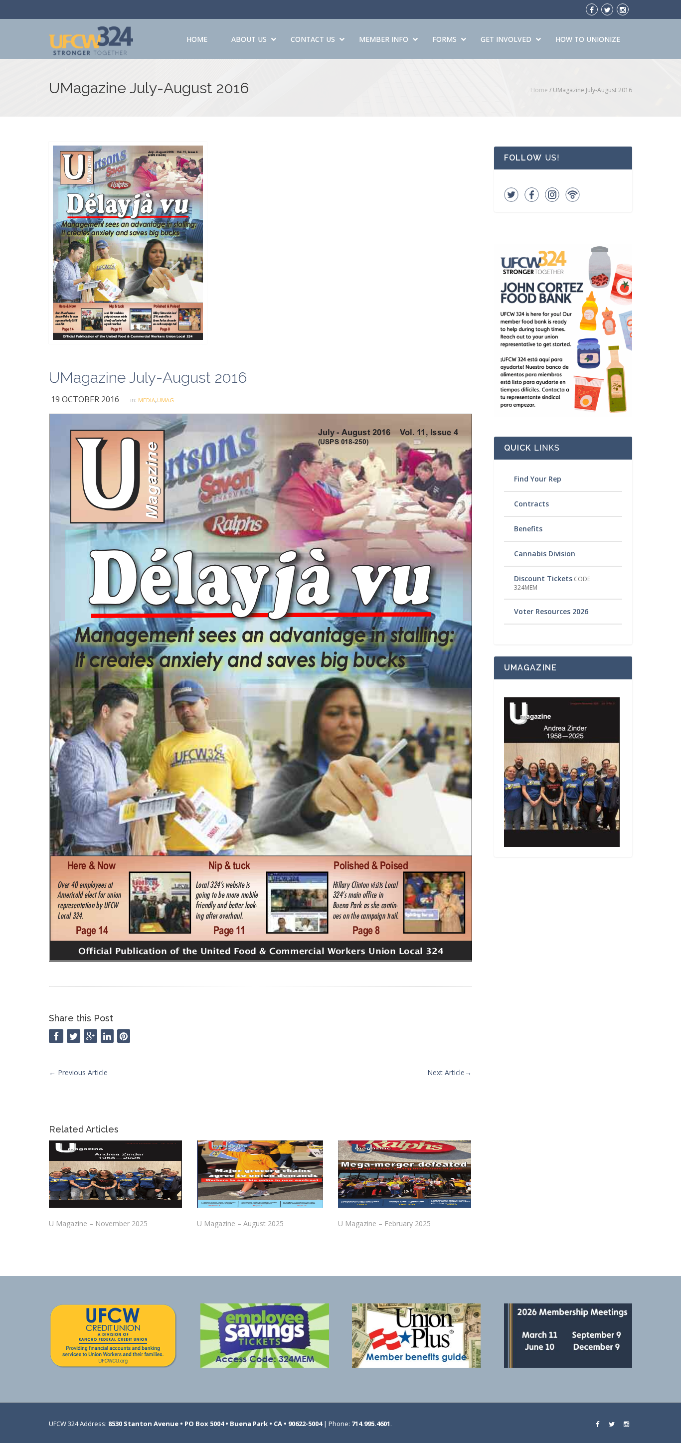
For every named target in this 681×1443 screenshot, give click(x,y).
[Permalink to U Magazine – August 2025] (260, 1174)
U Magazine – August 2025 (240, 1223)
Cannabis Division (544, 553)
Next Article (449, 1072)
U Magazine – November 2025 (98, 1223)
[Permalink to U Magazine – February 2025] (404, 1174)
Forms (444, 39)
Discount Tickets (543, 578)
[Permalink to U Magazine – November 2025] (115, 1174)
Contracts (531, 503)
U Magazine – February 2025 (384, 1223)
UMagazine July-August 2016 (148, 377)
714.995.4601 (370, 1423)
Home (196, 39)
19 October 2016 (85, 399)
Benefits (528, 528)
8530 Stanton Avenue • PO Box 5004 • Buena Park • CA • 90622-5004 (215, 1423)
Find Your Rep (537, 478)
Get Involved (506, 39)
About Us (249, 39)
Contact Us (313, 39)
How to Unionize (587, 39)
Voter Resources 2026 (551, 611)
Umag (165, 400)
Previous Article (78, 1072)
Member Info (383, 39)
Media (146, 400)
